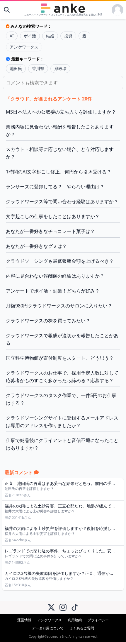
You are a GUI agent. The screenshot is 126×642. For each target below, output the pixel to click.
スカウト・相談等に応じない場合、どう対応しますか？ (60, 153)
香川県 (38, 68)
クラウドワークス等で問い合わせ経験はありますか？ (62, 201)
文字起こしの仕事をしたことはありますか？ (53, 216)
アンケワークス (24, 47)
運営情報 (24, 619)
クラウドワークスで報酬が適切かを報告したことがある (62, 339)
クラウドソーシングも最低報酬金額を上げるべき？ (60, 261)
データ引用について (48, 628)
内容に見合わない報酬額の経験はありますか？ (55, 276)
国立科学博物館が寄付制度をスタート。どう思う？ (60, 358)
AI (12, 36)
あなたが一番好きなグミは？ (36, 246)
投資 (68, 36)
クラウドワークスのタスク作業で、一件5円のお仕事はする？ (61, 399)
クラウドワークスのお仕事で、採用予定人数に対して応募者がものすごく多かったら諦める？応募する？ (62, 377)
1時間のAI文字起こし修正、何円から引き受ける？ (58, 171)
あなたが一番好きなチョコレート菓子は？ (50, 231)
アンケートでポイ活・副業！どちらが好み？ (53, 291)
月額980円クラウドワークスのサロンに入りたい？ (59, 305)
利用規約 (75, 619)
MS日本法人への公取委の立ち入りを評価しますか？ (61, 112)
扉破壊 (60, 68)
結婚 (50, 36)
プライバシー (98, 619)
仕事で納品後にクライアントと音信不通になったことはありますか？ (62, 444)
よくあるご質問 (81, 628)
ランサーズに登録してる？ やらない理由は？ (55, 186)
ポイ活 (30, 36)
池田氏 (16, 68)
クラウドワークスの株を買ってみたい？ (48, 320)
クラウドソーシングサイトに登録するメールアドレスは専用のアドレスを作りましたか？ (62, 422)
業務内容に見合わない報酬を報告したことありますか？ (60, 130)
